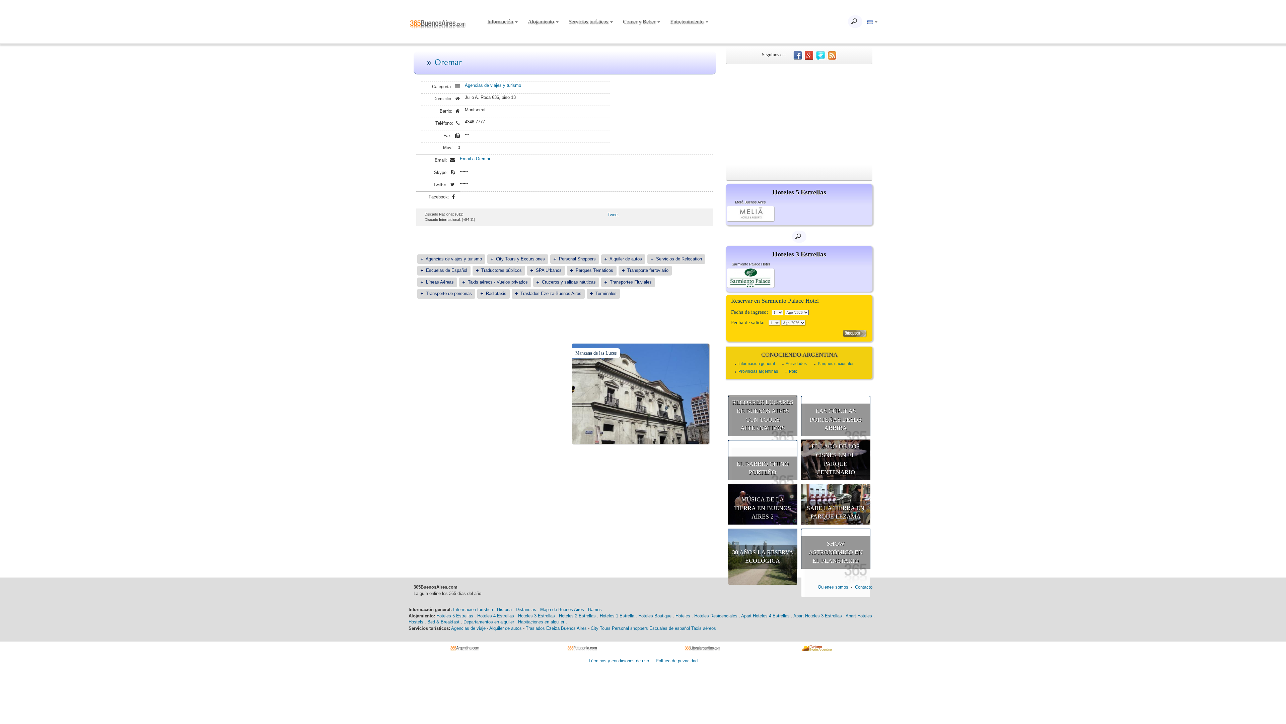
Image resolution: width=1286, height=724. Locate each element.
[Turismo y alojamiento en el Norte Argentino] (819, 647)
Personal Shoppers (577, 258)
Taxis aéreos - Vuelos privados (498, 282)
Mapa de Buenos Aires (562, 609)
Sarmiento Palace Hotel (751, 264)
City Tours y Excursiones (520, 258)
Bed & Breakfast (443, 621)
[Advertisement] (799, 114)
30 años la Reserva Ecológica (762, 556)
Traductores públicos (501, 270)
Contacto (863, 587)
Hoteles (682, 615)
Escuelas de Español (446, 270)
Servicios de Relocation (679, 258)
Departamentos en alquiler (488, 621)
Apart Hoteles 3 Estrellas (817, 615)
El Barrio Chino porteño (762, 468)
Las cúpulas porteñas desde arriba (836, 419)
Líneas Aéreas (440, 282)
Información (500, 21)
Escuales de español (669, 628)
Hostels (416, 621)
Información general (756, 363)
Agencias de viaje (468, 628)
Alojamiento (541, 21)
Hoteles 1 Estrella (617, 615)
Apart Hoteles (859, 615)
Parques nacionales (836, 363)
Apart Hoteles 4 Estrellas (765, 615)
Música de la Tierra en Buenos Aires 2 (762, 508)
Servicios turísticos (589, 21)
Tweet (613, 214)
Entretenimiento (687, 21)
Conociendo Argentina (799, 354)
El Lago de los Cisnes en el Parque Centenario (835, 459)
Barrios (595, 609)
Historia (504, 609)
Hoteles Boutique (654, 615)
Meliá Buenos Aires (750, 202)
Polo (793, 371)
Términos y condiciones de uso (618, 660)
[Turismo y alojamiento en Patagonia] (584, 647)
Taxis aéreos (703, 628)
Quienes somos (833, 587)
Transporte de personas (449, 293)
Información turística (473, 609)
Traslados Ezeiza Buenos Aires (556, 628)
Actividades (796, 363)
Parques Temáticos (594, 270)
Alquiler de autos (626, 258)
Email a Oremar (475, 158)
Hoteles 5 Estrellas (454, 615)
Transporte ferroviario (647, 270)
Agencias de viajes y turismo (493, 85)
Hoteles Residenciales (715, 615)
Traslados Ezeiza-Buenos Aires (550, 293)
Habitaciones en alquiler (541, 621)
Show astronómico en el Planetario (836, 552)
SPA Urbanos (549, 270)
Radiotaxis (496, 293)
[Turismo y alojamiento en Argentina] (467, 647)
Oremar (448, 62)
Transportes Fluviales (631, 282)
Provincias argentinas (758, 371)
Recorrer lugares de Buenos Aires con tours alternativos (762, 415)
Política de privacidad (677, 660)
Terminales (606, 293)
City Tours (601, 628)
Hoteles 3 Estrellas (536, 615)
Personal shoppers (630, 628)
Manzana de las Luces (596, 353)
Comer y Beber (640, 21)
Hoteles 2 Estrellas (577, 615)
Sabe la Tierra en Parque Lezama (835, 512)
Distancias (526, 609)
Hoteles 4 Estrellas (495, 615)
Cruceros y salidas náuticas (569, 282)
